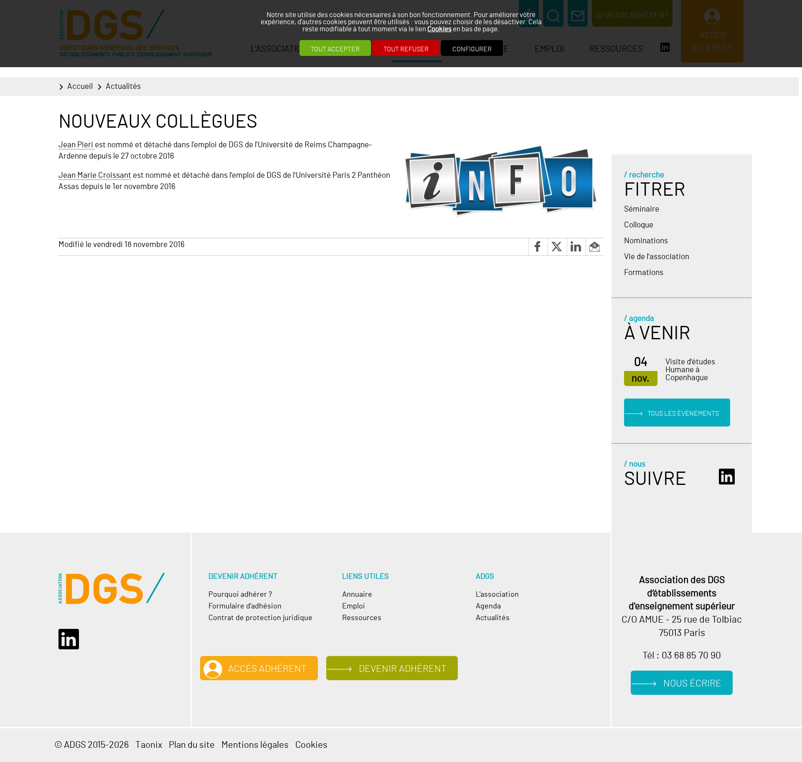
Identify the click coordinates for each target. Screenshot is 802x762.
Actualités (123, 87)
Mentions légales (255, 745)
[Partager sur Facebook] (538, 246)
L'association (497, 594)
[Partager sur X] (557, 246)
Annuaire (357, 594)
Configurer (472, 49)
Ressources (361, 618)
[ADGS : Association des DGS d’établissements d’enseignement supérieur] (111, 588)
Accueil (80, 87)
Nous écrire (692, 684)
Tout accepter (335, 49)
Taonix (148, 745)
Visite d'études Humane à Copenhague (690, 370)
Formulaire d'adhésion (245, 606)
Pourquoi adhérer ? (240, 594)
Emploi (353, 606)
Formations (643, 273)
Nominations (646, 241)
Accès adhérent (267, 669)
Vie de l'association (656, 257)
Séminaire (641, 209)
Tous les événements (683, 413)
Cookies (439, 29)
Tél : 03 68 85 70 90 (681, 656)
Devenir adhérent (403, 669)
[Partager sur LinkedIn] (576, 246)
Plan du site (192, 745)
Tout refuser (406, 49)
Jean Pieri (76, 145)
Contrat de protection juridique (260, 618)
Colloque (638, 225)
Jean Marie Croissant (94, 175)
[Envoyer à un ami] (594, 246)
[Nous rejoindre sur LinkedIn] (729, 476)
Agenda (488, 606)
